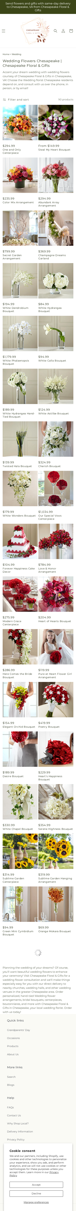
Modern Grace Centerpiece (12, 623)
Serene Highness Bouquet (55, 829)
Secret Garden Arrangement (12, 257)
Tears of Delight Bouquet (55, 1033)
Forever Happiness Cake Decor (19, 570)
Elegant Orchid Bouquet (19, 726)
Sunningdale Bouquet (52, 1083)
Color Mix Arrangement (18, 202)
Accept (36, 1184)
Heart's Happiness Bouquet (50, 778)
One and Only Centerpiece (12, 151)
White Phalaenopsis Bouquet (16, 362)
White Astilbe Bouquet (53, 413)
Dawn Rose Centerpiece (54, 1132)
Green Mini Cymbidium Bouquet (18, 933)
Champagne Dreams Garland (52, 257)
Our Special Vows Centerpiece (50, 517)
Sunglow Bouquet (15, 1083)
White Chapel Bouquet (18, 829)
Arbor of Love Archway (53, 984)
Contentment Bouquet (18, 1132)
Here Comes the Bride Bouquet (17, 675)
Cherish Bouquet (49, 466)
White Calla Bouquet (52, 360)
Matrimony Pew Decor (18, 984)
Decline (36, 1193)
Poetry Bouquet (49, 726)
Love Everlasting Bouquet (20, 1033)
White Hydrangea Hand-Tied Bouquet (19, 415)
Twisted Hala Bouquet (17, 466)
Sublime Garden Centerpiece (13, 880)
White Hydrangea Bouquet (50, 309)
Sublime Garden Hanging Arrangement (55, 880)
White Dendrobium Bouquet (16, 309)
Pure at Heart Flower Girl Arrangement (55, 675)
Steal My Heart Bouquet (54, 149)
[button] (55, 31)
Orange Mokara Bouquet (54, 931)
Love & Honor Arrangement (47, 570)
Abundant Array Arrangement (48, 204)
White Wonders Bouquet (19, 515)
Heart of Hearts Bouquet (54, 621)
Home (6, 54)
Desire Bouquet (13, 776)
